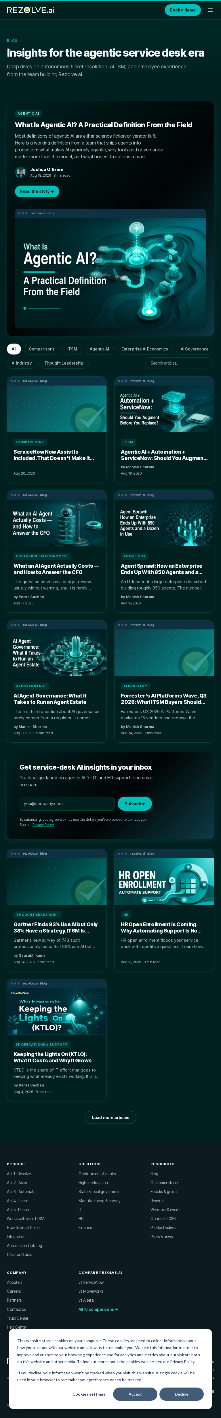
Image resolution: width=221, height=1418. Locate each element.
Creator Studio (19, 1254)
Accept (135, 1394)
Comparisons (42, 349)
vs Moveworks (91, 1291)
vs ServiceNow (91, 1282)
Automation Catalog (24, 1245)
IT (80, 1209)
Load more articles (110, 1117)
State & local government (100, 1191)
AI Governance (195, 349)
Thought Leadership (64, 363)
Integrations (17, 1236)
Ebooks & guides (164, 1191)
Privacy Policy (43, 824)
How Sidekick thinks (23, 1227)
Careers (14, 1291)
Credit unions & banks (97, 1174)
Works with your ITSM (25, 1218)
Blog (154, 1174)
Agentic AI (99, 349)
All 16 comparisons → (99, 1309)
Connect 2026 (163, 1218)
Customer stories (164, 1182)
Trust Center (17, 1318)
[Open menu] (210, 10)
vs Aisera (86, 1300)
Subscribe (135, 803)
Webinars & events (165, 1209)
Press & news (161, 1236)
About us (14, 1282)
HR (81, 1218)
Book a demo (183, 10)
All (14, 349)
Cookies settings (89, 1394)
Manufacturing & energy (100, 1201)
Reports (156, 1201)
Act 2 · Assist (17, 1182)
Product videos (163, 1227)
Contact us (16, 1309)
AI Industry (22, 363)
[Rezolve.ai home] (30, 10)
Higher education (93, 1182)
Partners (14, 1300)
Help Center (17, 1327)
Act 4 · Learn (17, 1201)
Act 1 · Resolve (19, 1174)
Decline (181, 1394)
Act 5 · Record (19, 1209)
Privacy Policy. (182, 1361)
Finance (85, 1227)
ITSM (72, 349)
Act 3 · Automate (21, 1191)
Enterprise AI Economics (144, 349)
